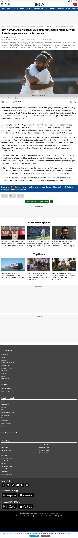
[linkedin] (22, 485)
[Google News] (6, 101)
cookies (71, 533)
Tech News (4, 418)
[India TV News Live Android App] (9, 495)
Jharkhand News (6, 453)
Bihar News (4, 445)
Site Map (18, 516)
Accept (34, 536)
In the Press (5, 365)
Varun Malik (12, 37)
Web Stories (5, 378)
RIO (56, 516)
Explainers (4, 420)
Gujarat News (5, 469)
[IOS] (68, 1)
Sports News (5, 415)
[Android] (70, 1)
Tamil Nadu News (6, 461)
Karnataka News (6, 474)
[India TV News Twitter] (74, 1)
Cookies (5, 533)
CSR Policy (49, 516)
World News (5, 404)
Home (3, 9)
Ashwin (12, 196)
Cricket (14, 26)
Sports (28, 9)
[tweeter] (8, 485)
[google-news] (27, 485)
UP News (4, 463)
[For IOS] (26, 506)
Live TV (3, 373)
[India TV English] (40, 4)
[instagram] (13, 485)
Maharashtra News (45, 445)
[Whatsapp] (71, 102)
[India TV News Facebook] (72, 1)
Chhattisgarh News (7, 466)
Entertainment (38, 9)
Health (68, 9)
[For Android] (9, 506)
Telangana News (44, 450)
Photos (53, 9)
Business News (6, 423)
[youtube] (18, 485)
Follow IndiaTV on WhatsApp (37, 201)
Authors (3, 376)
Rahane (20, 196)
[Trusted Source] (17, 101)
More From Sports (39, 222)
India (16, 9)
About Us (4, 357)
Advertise (4, 360)
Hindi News (4, 370)
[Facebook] (3, 485)
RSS (61, 516)
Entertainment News (7, 412)
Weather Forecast (6, 388)
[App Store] (26, 495)
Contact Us (4, 354)
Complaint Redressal (7, 362)
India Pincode (5, 391)
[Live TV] (75, 4)
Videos (9, 9)
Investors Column (6, 368)
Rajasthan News (44, 447)
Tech (46, 9)
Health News (5, 426)
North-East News (6, 458)
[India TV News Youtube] (76, 1)
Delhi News (4, 447)
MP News (4, 455)
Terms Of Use (28, 516)
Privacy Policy (39, 516)
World (22, 9)
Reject (45, 536)
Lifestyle (60, 9)
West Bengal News (45, 453)
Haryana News (6, 450)
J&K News (4, 471)
